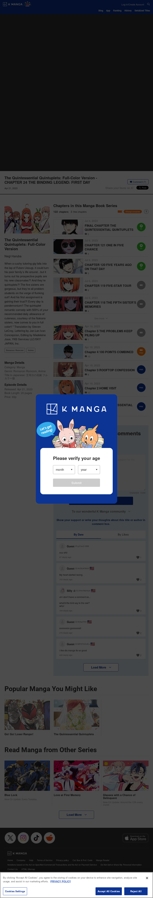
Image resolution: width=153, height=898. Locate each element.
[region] (76, 885)
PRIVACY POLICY (60, 881)
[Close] (147, 878)
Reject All (135, 891)
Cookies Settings (15, 891)
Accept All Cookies (109, 891)
